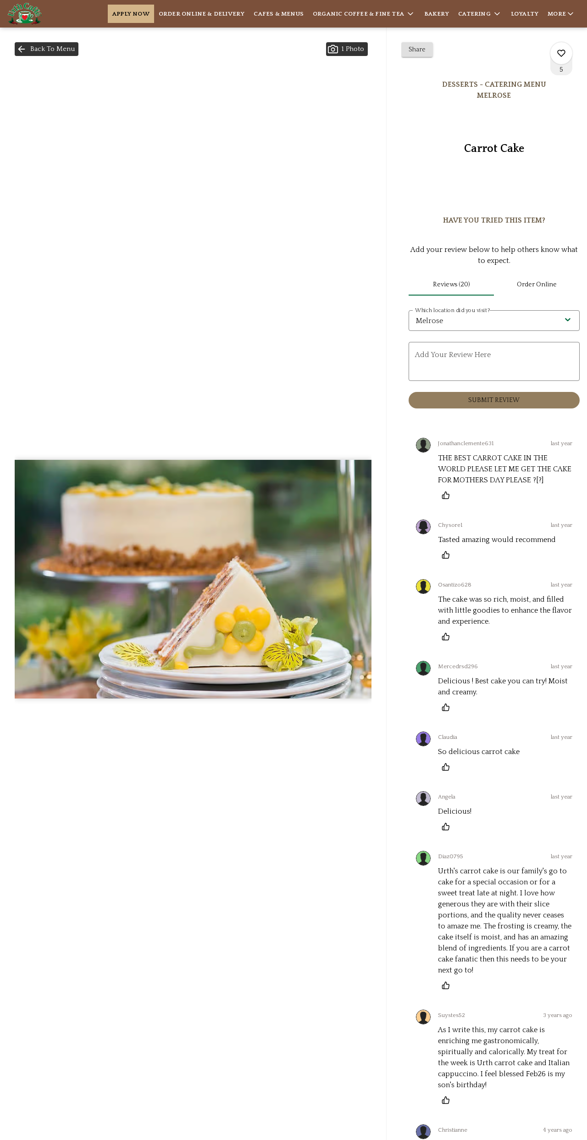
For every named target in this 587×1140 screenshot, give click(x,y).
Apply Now (131, 14)
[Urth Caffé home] (48, 13)
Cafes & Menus (279, 14)
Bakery (436, 14)
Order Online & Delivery (202, 14)
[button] (364, 14)
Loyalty (524, 14)
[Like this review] (448, 495)
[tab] (451, 285)
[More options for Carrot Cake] (561, 53)
